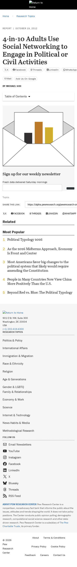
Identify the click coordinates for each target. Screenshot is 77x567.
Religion (8, 371)
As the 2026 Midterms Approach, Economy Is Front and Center (39, 251)
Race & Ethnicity (13, 363)
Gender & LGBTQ (13, 387)
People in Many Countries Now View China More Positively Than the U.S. (39, 281)
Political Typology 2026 (24, 239)
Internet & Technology (16, 415)
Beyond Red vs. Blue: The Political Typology (39, 292)
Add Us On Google (26, 78)
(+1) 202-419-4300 (13, 329)
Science (7, 407)
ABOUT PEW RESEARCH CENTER (20, 504)
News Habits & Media (16, 423)
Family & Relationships (17, 392)
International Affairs (15, 348)
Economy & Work (13, 399)
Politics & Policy (12, 340)
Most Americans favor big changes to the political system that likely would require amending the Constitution (38, 266)
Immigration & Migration (18, 356)
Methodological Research (18, 430)
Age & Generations (14, 379)
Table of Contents (16, 96)
